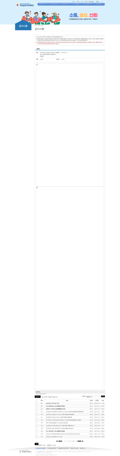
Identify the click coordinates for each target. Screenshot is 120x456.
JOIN (82, 1)
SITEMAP (86, 1)
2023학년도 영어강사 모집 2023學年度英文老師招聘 (59, 417)
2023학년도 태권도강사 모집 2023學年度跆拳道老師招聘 (60, 414)
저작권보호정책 (51, 448)
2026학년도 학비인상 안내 (52, 403)
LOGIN (78, 1)
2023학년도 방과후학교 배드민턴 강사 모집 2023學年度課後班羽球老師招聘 (65, 411)
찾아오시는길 (74, 448)
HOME (73, 1)
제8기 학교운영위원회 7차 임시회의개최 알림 (57, 422)
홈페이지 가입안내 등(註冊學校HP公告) (55, 409)
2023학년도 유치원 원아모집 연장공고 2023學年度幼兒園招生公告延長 (63, 420)
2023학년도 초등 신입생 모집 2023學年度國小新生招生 (59, 428)
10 (76, 441)
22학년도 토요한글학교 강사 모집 (54, 436)
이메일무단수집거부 (63, 448)
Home (36, 25)
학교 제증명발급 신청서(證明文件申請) (55, 406)
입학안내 (82, 448)
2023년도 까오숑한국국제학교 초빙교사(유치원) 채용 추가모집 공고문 (63, 434)
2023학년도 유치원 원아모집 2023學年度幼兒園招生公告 (60, 425)
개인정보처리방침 (40, 448)
